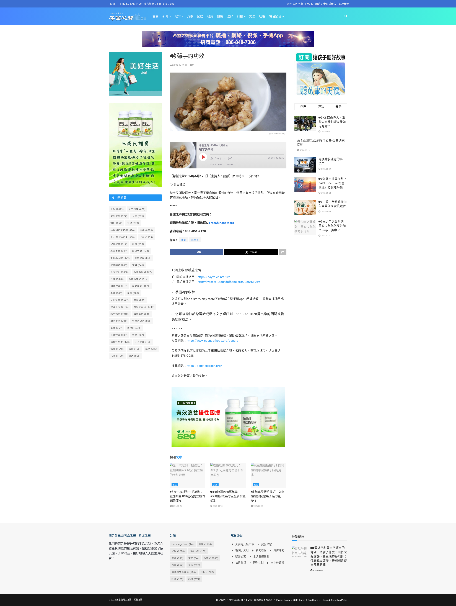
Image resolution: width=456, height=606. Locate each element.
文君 (138, 265)
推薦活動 (198, 551)
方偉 (117, 279)
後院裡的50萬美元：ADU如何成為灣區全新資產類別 (228, 496)
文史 (252, 16)
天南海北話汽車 (122, 237)
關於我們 (344, 3)
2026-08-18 (217, 506)
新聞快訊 (119, 272)
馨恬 (151, 349)
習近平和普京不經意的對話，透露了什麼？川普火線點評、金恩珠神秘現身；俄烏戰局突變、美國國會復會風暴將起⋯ (328, 556)
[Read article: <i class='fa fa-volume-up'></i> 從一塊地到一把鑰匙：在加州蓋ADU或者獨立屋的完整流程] (187, 475)
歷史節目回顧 (295, 3)
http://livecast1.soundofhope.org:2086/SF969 (229, 282)
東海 (133, 293)
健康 (220, 16)
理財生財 (118, 321)
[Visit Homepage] (127, 16)
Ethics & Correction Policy (334, 600)
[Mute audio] (211, 158)
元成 (138, 216)
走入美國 (143, 342)
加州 (116, 223)
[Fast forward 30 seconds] (230, 158)
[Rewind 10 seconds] (217, 158)
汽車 (190, 16)
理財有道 (142, 314)
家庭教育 (118, 244)
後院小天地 (120, 258)
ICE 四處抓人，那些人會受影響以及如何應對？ (332, 122)
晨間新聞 (141, 286)
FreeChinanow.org (221, 223)
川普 (138, 244)
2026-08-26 (177, 506)
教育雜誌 (118, 265)
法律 (230, 16)
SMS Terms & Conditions (305, 600)
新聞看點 (143, 272)
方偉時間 (138, 279)
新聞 (165, 16)
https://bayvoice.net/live (214, 277)
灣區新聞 (119, 307)
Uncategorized (183, 544)
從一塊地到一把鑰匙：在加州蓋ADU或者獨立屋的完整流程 (187, 496)
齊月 (135, 356)
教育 (210, 16)
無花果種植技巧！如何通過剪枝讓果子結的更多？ (267, 496)
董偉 (138, 335)
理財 (178, 16)
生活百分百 (142, 321)
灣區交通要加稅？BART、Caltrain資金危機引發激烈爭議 (332, 183)
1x (223, 158)
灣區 (140, 300)
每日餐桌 (119, 300)
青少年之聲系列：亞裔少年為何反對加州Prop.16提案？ (332, 226)
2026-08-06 (258, 506)
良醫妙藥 (118, 335)
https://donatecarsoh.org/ (204, 366)
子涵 (146, 237)
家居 (200, 16)
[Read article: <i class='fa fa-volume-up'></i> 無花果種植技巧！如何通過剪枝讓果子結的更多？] (268, 475)
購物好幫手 (120, 342)
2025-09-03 (317, 570)
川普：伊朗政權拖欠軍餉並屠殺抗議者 (332, 204)
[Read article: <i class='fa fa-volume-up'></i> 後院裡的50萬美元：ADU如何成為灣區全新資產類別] (228, 475)
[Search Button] (345, 16)
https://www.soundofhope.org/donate (212, 340)
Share (229, 164)
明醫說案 (118, 286)
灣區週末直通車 (184, 572)
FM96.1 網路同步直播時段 (320, 3)
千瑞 (133, 223)
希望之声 (118, 251)
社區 (262, 16)
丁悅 (117, 209)
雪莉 (135, 349)
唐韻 (183, 240)
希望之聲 (140, 251)
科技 (240, 16)
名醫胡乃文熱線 (122, 230)
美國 (116, 328)
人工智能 (137, 209)
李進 (116, 293)
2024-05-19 (175, 64)
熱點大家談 (144, 307)
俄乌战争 (118, 216)
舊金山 (134, 328)
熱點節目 (119, 314)
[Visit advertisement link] (228, 41)
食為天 (195, 240)
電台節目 (275, 16)
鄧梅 (117, 349)
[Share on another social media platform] (282, 252)
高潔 (117, 356)
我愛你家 (143, 258)
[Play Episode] (203, 157)
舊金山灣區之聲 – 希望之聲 (129, 600)
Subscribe (216, 164)
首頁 (155, 16)
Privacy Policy (283, 600)
